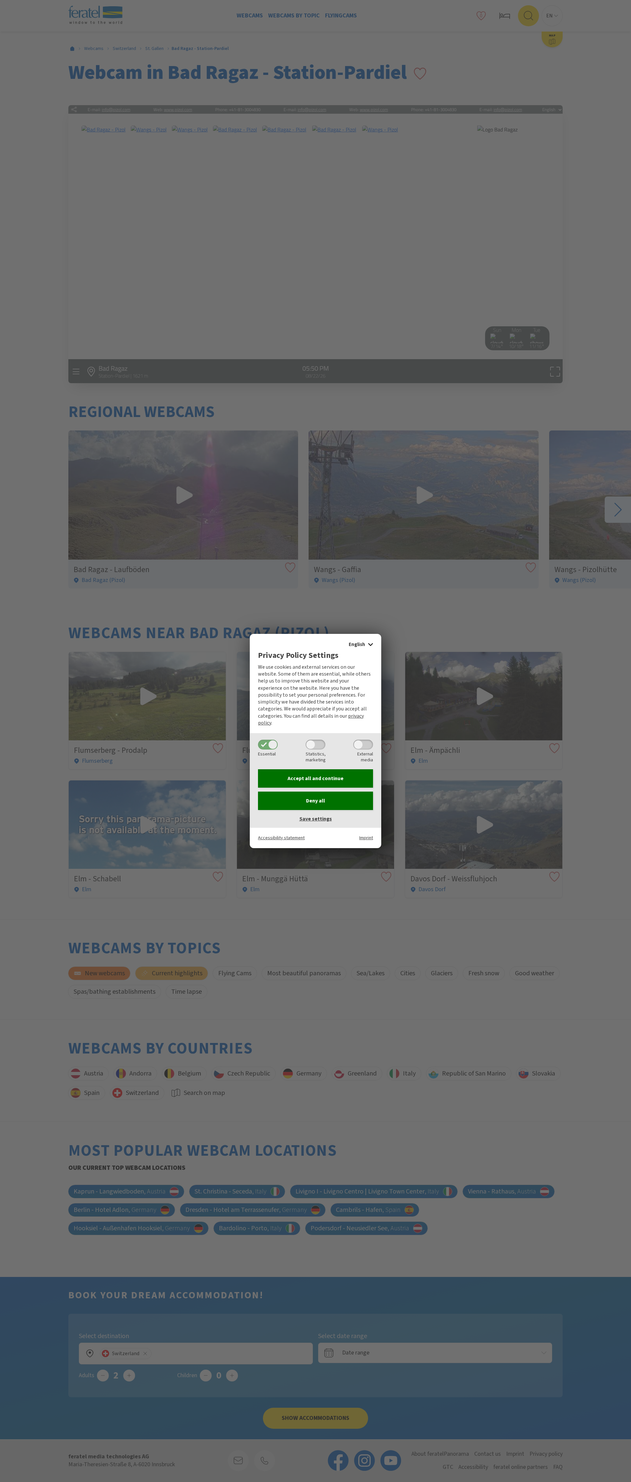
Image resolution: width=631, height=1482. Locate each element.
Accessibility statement (281, 837)
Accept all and (315, 778)
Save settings (315, 818)
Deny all (315, 800)
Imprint (366, 837)
